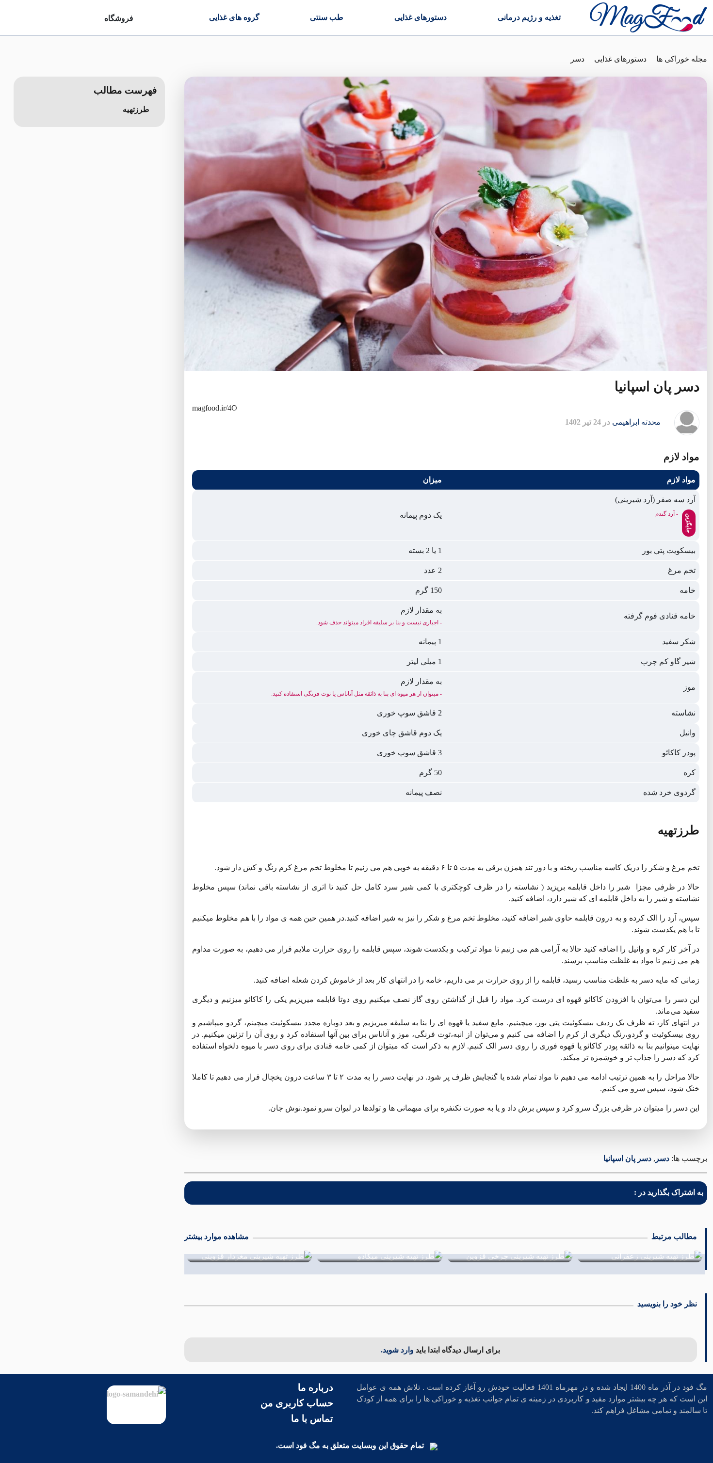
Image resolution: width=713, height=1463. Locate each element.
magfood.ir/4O (214, 408)
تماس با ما (312, 1418)
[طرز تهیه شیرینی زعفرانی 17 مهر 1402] (639, 1256)
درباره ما (315, 1387)
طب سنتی (326, 17)
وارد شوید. (398, 1350)
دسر (577, 59)
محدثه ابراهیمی (636, 422)
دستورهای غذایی (420, 17)
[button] (135, 109)
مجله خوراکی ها (681, 59)
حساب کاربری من (296, 1403)
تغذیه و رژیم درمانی (529, 17)
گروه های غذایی (234, 17)
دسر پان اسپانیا (627, 1158)
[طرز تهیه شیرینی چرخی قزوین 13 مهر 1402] (509, 1256)
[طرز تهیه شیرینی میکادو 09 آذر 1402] (379, 1256)
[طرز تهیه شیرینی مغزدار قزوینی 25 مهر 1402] (249, 1256)
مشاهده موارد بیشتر (216, 1236)
